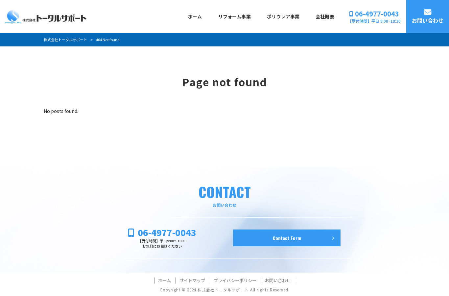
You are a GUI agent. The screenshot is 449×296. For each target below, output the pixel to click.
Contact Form (287, 237)
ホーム (164, 280)
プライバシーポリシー (235, 280)
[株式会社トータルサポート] (46, 16)
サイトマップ (192, 280)
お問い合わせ (278, 280)
